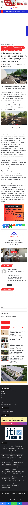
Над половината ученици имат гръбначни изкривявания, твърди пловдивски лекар (18, 345)
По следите (22, 476)
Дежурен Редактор (6, 64)
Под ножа (14, 476)
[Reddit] (13, 225)
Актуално (4, 47)
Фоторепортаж (6, 485)
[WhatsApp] (23, 225)
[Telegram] (3, 227)
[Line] (10, 227)
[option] (14, 255)
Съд (15, 480)
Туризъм (5, 483)
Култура (14, 466)
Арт (12, 446)
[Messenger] (20, 225)
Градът (10, 47)
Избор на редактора (14, 253)
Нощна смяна (6, 471)
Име (2, 307)
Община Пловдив (6, 473)
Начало (4, 44)
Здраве (4, 460)
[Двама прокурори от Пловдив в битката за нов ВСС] (4, 339)
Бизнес (19, 446)
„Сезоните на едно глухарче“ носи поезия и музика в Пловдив (17, 332)
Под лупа (23, 473)
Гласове (16, 453)
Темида (22, 480)
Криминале (5, 466)
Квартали (16, 464)
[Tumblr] (10, 225)
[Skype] (16, 225)
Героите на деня (6, 453)
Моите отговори (6, 469)
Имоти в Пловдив (6, 464)
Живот (19, 455)
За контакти (4, 397)
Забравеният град (19, 47)
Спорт (14, 478)
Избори (21, 460)
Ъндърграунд (9, 44)
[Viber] (7, 227)
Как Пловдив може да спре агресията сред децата (14, 256)
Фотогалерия (13, 483)
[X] (14, 245)
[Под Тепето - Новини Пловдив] (14, 8)
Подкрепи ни (4, 402)
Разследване (6, 478)
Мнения (13, 50)
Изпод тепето (5, 50)
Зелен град (12, 460)
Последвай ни (14, 423)
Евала (12, 455)
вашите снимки (6, 487)
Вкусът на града (6, 450)
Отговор (10, 284)
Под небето (5, 476)
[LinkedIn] (7, 225)
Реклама (3, 393)
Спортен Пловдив (6, 480)
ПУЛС (15, 473)
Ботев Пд (4, 448)
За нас (2, 391)
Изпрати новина (5, 400)
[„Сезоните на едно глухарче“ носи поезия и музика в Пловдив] (4, 332)
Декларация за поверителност (8, 404)
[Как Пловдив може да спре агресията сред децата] (4, 352)
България (12, 448)
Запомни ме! (5, 313)
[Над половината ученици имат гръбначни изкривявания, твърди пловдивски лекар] (4, 345)
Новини (19, 50)
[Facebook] (3, 225)
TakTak (2, 395)
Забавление (5, 457)
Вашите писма (22, 448)
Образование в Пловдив (18, 471)
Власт (14, 450)
